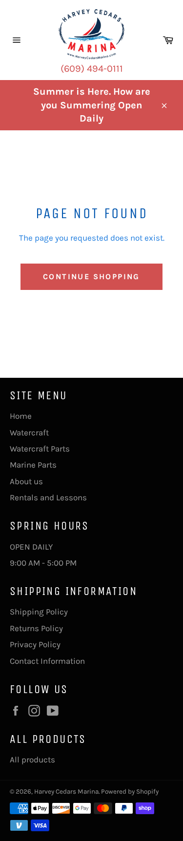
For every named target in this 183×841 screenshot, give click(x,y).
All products (32, 759)
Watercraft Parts (40, 448)
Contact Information (47, 661)
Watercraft (29, 432)
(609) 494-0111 (92, 68)
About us (26, 481)
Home (21, 416)
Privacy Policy (35, 644)
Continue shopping (91, 276)
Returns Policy (36, 628)
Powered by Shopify (130, 791)
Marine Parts (33, 465)
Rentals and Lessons (48, 497)
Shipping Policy (39, 611)
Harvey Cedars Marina (66, 791)
